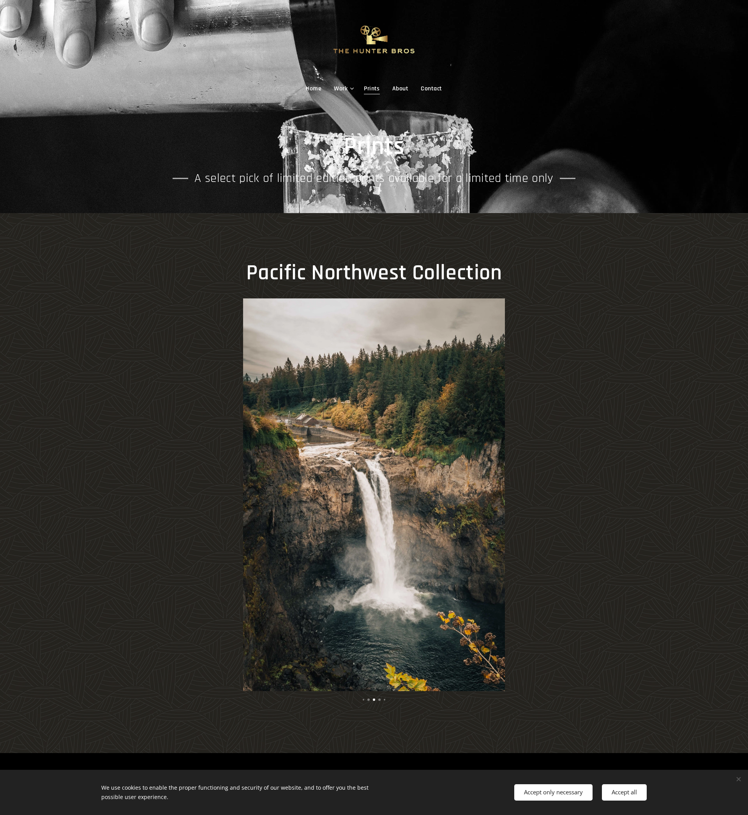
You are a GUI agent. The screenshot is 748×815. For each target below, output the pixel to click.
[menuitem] (317, 89)
